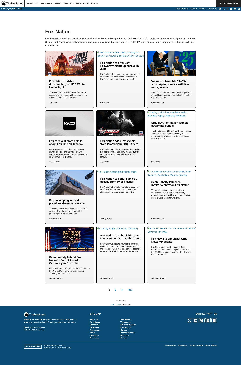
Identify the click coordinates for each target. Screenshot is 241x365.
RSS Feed (124, 335)
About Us (193, 9)
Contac (123, 338)
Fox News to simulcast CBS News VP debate (169, 240)
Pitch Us (202, 9)
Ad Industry (95, 322)
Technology (125, 322)
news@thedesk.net (37, 327)
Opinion (123, 330)
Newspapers (95, 330)
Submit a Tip (212, 9)
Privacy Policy (182, 345)
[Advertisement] (120, 19)
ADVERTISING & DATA (64, 3)
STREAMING (46, 3)
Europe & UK (125, 327)
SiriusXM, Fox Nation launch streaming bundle (169, 124)
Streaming (94, 335)
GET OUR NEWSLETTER (228, 3)
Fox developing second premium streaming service (67, 202)
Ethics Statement (182, 9)
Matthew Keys (38, 330)
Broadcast (94, 327)
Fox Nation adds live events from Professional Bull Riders (119, 142)
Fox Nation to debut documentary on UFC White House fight (67, 84)
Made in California (211, 345)
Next (130, 290)
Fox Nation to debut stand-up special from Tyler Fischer (118, 180)
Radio (92, 333)
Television (94, 338)
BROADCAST (33, 3)
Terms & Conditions (196, 345)
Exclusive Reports (128, 325)
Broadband (94, 325)
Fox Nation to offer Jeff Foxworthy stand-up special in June (119, 65)
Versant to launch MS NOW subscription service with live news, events (170, 84)
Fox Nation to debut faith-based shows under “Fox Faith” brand (120, 237)
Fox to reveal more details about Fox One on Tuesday (66, 142)
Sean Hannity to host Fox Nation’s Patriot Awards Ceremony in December (65, 260)
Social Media (125, 319)
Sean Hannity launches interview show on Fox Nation (170, 183)
